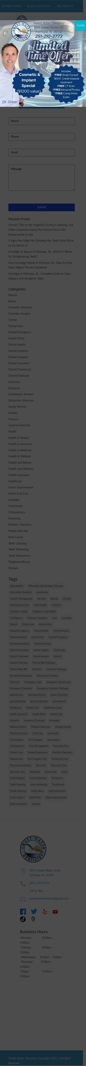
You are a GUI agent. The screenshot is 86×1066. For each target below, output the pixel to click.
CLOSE (80, 25)
